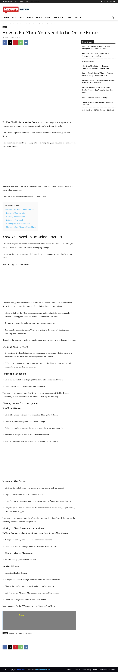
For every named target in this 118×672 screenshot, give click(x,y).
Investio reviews (88, 61)
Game (22, 24)
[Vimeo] (111, 1)
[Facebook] (101, 1)
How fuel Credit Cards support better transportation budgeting (96, 55)
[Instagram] (104, 1)
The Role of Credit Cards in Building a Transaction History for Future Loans (96, 67)
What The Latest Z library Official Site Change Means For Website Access (96, 47)
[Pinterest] (15, 42)
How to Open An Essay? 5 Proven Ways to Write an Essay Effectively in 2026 (97, 74)
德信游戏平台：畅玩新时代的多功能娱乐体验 (98, 110)
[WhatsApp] (20, 42)
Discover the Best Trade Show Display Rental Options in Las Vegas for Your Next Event (97, 90)
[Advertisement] (39, 103)
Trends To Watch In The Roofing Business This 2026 (97, 103)
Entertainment (13, 24)
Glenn (6, 37)
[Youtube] (114, 1)
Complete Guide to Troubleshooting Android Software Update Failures (98, 81)
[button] (112, 17)
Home (4, 24)
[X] (107, 1)
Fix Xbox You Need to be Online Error (20, 633)
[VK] (26, 42)
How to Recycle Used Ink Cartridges (95, 98)
